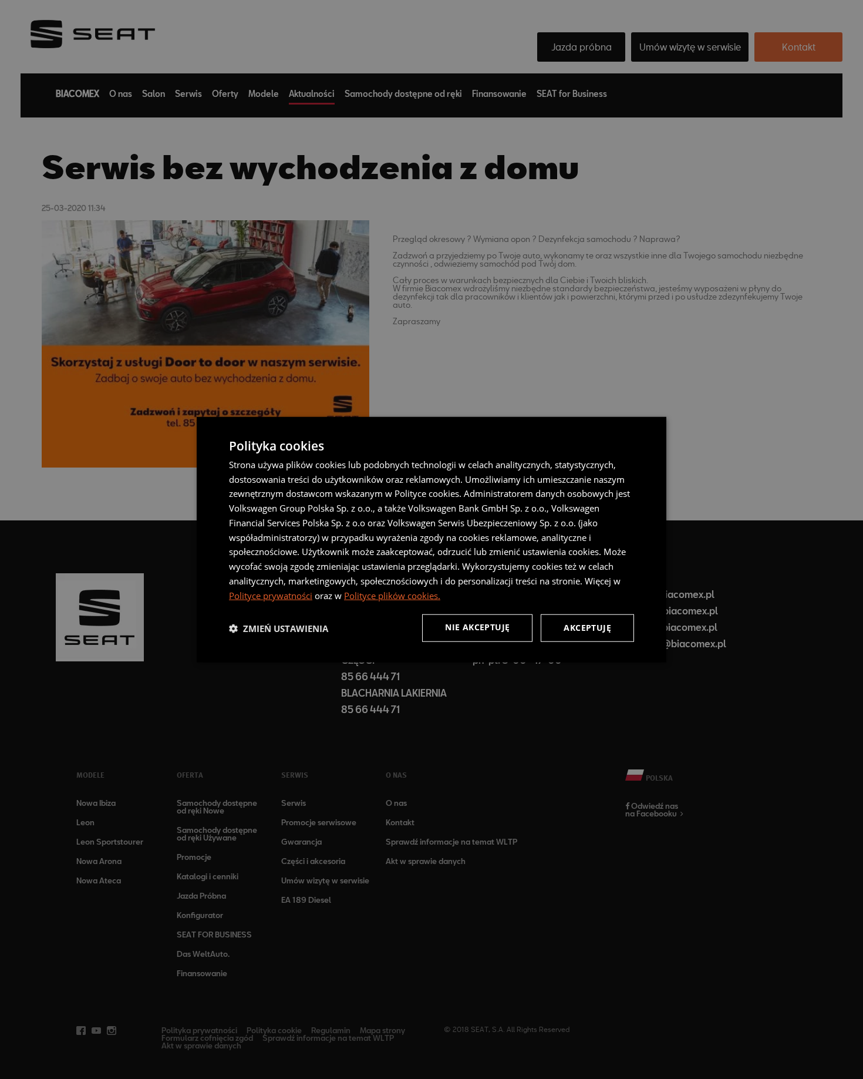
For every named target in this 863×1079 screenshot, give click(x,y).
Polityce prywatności (270, 595)
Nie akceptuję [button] (477, 627)
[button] (278, 627)
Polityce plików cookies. (392, 595)
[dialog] (431, 539)
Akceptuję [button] (587, 627)
